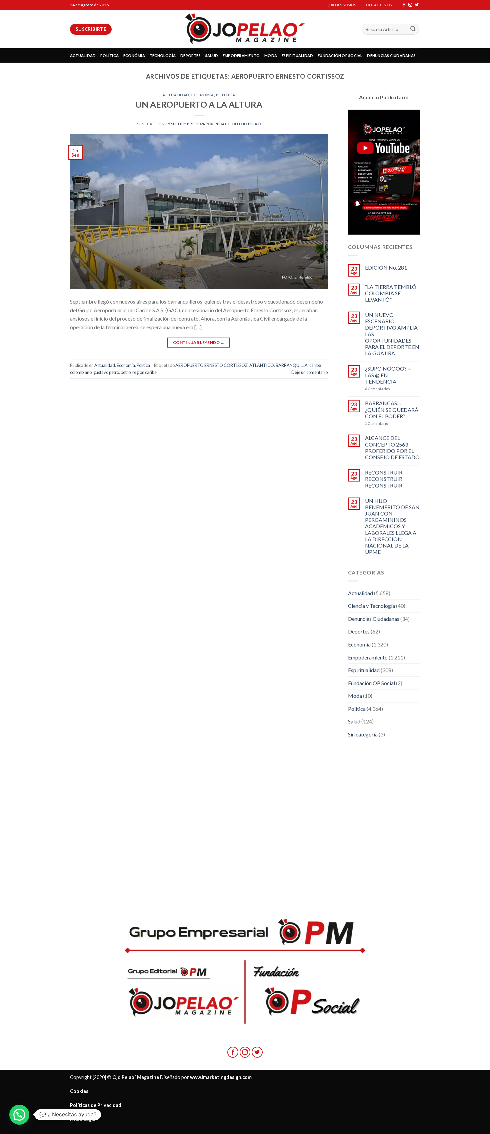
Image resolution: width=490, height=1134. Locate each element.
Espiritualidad (364, 670)
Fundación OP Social (371, 683)
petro (126, 372)
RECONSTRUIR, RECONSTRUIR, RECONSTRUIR (384, 478)
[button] (19, 1115)
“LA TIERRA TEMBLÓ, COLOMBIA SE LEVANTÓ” (391, 293)
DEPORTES (190, 55)
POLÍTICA (109, 55)
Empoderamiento (368, 657)
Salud (354, 721)
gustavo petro (106, 372)
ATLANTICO (261, 365)
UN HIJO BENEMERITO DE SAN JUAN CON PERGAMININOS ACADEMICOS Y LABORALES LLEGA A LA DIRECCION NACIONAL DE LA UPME (392, 526)
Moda (355, 695)
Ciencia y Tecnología (371, 605)
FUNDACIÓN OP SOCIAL (340, 55)
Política (225, 95)
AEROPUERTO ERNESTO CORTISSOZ (211, 365)
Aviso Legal (82, 1119)
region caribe (144, 372)
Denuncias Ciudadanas (373, 618)
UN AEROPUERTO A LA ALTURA (198, 104)
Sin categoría (363, 734)
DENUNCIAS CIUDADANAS (391, 55)
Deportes (359, 631)
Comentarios (377, 389)
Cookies (79, 1091)
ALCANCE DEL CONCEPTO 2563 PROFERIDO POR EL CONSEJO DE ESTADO (392, 447)
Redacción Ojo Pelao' (238, 124)
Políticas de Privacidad (95, 1105)
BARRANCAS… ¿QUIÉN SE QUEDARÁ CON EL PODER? (391, 409)
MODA (270, 55)
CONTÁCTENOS (377, 5)
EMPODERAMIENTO (241, 55)
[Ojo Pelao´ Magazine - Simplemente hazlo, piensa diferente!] (245, 29)
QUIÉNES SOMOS (341, 5)
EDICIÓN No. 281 (386, 267)
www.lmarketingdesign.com (221, 1077)
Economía (202, 95)
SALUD (211, 55)
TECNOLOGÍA (163, 55)
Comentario (376, 423)
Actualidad (175, 95)
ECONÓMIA (134, 55)
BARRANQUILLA (292, 365)
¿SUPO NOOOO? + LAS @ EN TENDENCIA (388, 374)
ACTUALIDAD (83, 55)
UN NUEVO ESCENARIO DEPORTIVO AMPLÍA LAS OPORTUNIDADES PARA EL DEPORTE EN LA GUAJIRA (392, 334)
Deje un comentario (309, 372)
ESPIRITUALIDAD (297, 55)
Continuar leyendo (199, 342)
